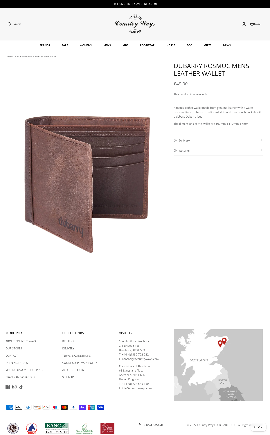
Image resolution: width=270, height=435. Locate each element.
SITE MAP (68, 377)
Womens (86, 45)
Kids (125, 45)
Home (10, 56)
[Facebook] (8, 387)
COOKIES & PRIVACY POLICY (80, 363)
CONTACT (12, 355)
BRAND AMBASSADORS (20, 377)
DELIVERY (68, 348)
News (227, 45)
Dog (189, 45)
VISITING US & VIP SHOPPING (24, 370)
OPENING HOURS (17, 363)
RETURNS (68, 341)
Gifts (207, 45)
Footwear (147, 45)
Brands (44, 45)
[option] (86, 181)
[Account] (244, 24)
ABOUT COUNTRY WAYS (21, 341)
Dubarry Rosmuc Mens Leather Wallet (36, 56)
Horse (170, 45)
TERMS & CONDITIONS (76, 355)
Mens (107, 45)
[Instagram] (14, 387)
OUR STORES (14, 348)
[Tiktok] (21, 387)
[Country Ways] (135, 24)
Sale (65, 45)
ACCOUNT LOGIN (73, 370)
